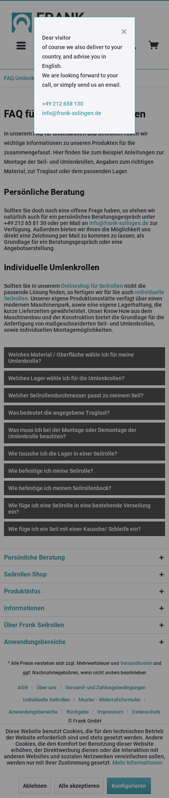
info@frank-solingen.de (71, 113)
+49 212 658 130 (62, 104)
